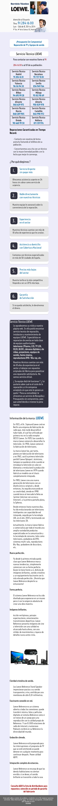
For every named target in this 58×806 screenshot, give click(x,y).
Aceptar (28, 803)
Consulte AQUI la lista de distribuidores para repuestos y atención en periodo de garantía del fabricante (29, 788)
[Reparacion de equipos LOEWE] (29, 13)
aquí (24, 800)
